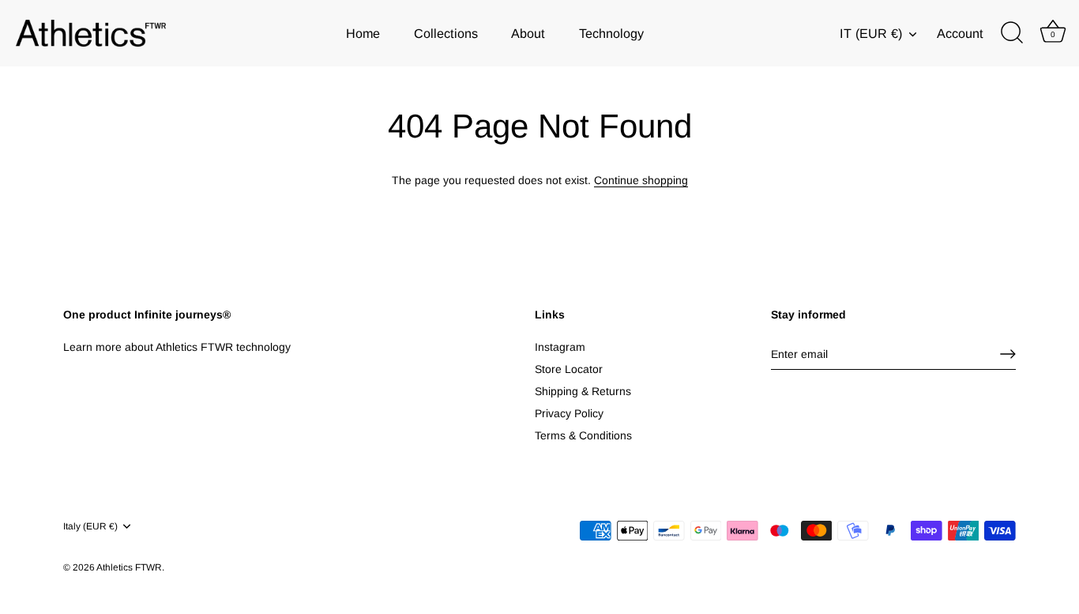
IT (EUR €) (871, 33)
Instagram (560, 347)
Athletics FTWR (129, 567)
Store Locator (569, 369)
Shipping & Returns (583, 391)
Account (960, 33)
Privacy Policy (569, 413)
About (528, 33)
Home (363, 33)
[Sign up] (1008, 354)
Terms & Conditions (583, 435)
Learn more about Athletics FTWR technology (177, 347)
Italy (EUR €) (90, 526)
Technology (611, 33)
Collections (446, 33)
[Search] (1011, 33)
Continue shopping (641, 180)
